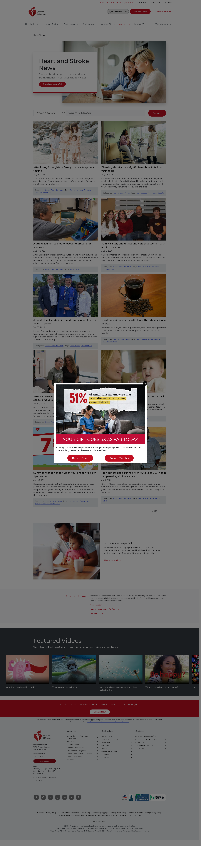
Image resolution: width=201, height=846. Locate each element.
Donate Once (80, 458)
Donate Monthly (119, 458)
